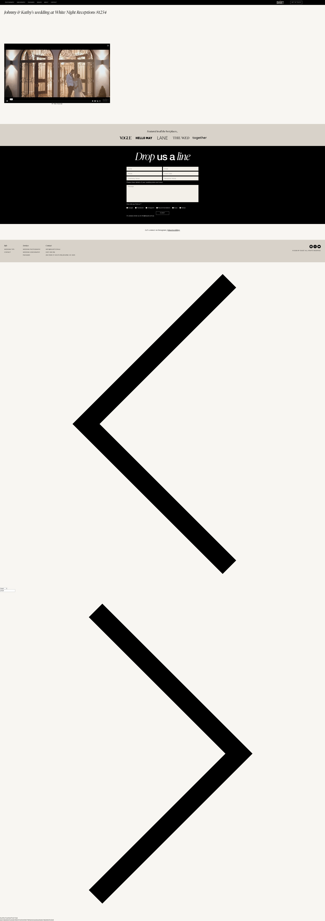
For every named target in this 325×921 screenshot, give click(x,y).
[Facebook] (311, 246)
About (46, 2)
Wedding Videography (31, 252)
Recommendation (164, 208)
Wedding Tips (9, 249)
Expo (175, 208)
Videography (21, 2)
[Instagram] (315, 246)
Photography (9, 2)
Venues (39, 2)
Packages (31, 2)
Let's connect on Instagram (162, 230)
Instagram (150, 208)
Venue (183, 208)
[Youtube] (319, 246)
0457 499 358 (50, 252)
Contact (54, 2)
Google (130, 208)
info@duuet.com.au (147, 216)
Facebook (140, 208)
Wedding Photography (31, 249)
